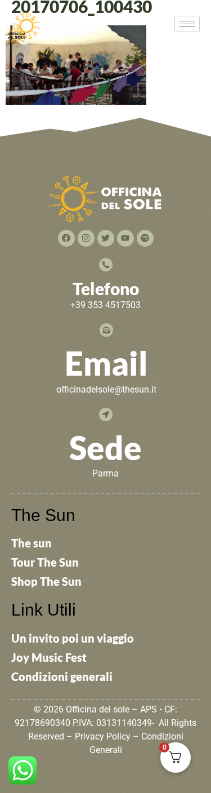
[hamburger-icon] (187, 24)
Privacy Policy (103, 736)
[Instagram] (86, 238)
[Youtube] (125, 238)
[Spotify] (145, 238)
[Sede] (106, 414)
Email (106, 363)
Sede (105, 447)
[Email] (106, 330)
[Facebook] (66, 238)
